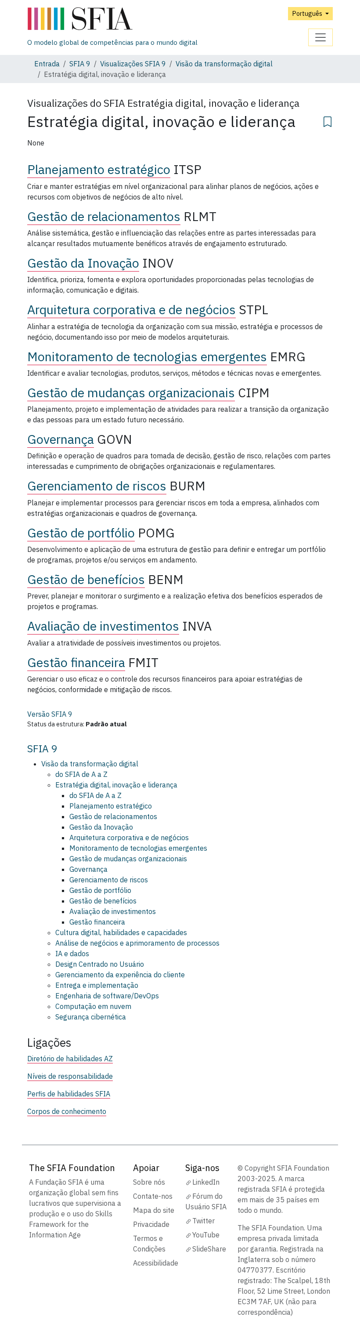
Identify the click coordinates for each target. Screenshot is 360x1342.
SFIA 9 (79, 63)
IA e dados (72, 953)
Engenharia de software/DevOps (107, 995)
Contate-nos (153, 1196)
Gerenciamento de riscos (96, 486)
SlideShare (209, 1248)
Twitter (203, 1220)
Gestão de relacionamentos (103, 216)
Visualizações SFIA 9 (133, 63)
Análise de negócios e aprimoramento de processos (137, 943)
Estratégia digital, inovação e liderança (116, 784)
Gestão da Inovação (83, 263)
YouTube (206, 1234)
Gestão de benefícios (86, 579)
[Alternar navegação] (320, 37)
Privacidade (151, 1224)
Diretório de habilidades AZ (70, 1058)
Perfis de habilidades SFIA (68, 1093)
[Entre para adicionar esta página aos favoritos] (327, 120)
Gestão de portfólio (81, 533)
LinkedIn (206, 1182)
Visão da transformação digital (224, 63)
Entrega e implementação (96, 985)
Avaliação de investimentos (103, 626)
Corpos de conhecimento (66, 1111)
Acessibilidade (155, 1263)
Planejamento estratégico (98, 169)
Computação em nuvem (93, 1006)
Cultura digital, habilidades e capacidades (121, 932)
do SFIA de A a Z (81, 774)
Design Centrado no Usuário (99, 964)
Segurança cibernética (90, 1016)
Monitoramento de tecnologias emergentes (147, 356)
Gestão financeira (76, 662)
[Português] (112, 19)
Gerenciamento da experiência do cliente (120, 974)
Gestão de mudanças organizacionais (131, 392)
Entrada (47, 63)
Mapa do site (153, 1210)
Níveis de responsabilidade (70, 1076)
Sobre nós (149, 1182)
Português (308, 13)
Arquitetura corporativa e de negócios (131, 309)
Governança (60, 439)
